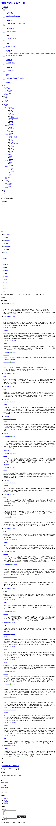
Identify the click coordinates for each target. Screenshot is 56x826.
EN (7, 99)
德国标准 (9, 51)
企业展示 (8, 93)
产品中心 (6, 8)
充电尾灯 (8, 23)
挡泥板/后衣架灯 (20, 23)
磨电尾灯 (30, 54)
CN (6, 96)
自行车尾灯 (9, 20)
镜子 (7, 43)
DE (7, 100)
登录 (5, 101)
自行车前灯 (9, 13)
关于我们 (6, 87)
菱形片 (18, 55)
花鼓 (21, 55)
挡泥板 (8, 78)
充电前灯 (8, 16)
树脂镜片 (8, 46)
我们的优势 (9, 90)
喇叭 (23, 78)
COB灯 (8, 31)
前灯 (7, 63)
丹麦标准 (9, 60)
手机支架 (15, 78)
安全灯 (13, 63)
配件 (7, 75)
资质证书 (8, 91)
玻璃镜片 (13, 46)
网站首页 (6, 7)
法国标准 (9, 67)
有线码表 (13, 38)
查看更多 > (3, 297)
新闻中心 (6, 85)
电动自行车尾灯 (19, 54)
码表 (7, 35)
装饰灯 (16, 31)
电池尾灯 (13, 23)
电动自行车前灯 (10, 54)
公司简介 (8, 88)
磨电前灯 (25, 54)
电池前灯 (13, 16)
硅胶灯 (12, 31)
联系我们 (6, 94)
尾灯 (10, 63)
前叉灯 (18, 16)
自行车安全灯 (10, 28)
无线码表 (8, 38)
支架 (11, 78)
